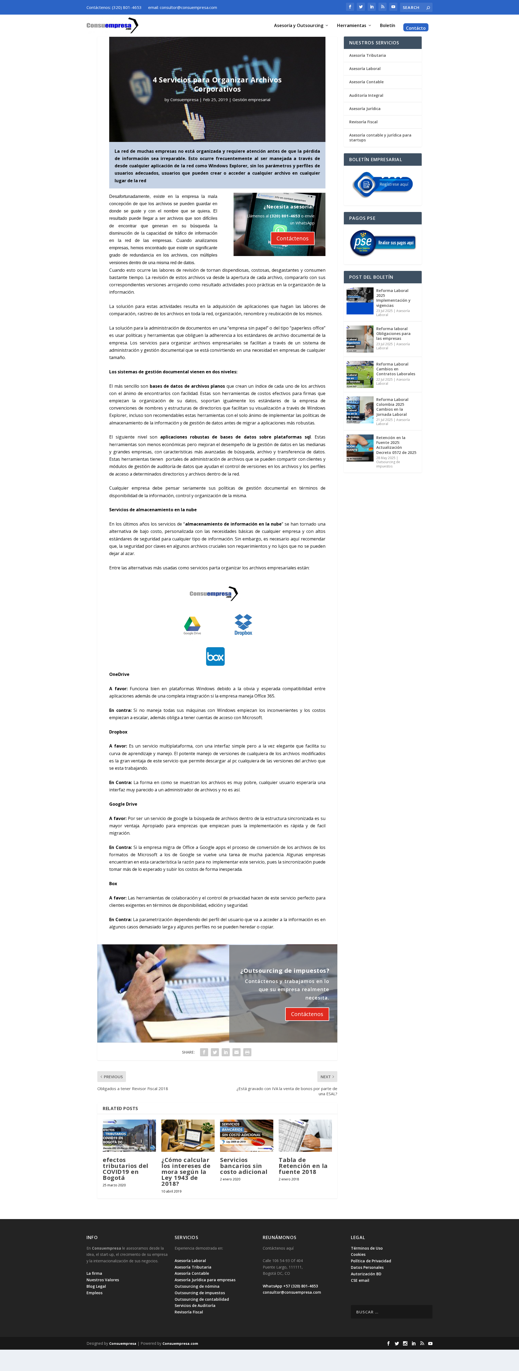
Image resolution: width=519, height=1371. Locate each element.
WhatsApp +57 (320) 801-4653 (290, 1286)
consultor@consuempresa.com (292, 1292)
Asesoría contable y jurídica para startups (380, 137)
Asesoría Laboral (365, 68)
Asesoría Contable (366, 81)
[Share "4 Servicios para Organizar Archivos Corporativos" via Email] (236, 1052)
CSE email (360, 1280)
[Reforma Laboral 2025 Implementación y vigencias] (360, 300)
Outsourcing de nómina (197, 1286)
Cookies (358, 1254)
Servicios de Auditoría (195, 1305)
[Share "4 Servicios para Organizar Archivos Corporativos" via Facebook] (204, 1052)
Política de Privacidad (371, 1260)
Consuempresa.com (180, 1343)
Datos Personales (367, 1267)
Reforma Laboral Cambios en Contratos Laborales (395, 368)
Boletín (387, 25)
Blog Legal (96, 1286)
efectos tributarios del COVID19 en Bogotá (125, 1169)
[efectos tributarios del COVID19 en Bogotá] (129, 1135)
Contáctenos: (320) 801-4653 (114, 7)
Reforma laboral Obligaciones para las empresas (393, 333)
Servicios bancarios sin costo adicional (244, 1166)
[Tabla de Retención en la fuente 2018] (305, 1135)
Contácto (416, 28)
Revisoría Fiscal (363, 121)
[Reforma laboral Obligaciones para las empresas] (360, 339)
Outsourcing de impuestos (388, 464)
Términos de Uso (367, 1248)
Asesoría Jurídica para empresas (205, 1279)
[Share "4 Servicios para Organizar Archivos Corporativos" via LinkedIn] (225, 1052)
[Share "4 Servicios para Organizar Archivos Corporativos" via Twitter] (214, 1052)
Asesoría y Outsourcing (298, 25)
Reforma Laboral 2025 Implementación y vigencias (393, 298)
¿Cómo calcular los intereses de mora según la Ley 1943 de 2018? (185, 1172)
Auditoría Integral (366, 95)
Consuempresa (184, 99)
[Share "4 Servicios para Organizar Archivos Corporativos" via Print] (247, 1052)
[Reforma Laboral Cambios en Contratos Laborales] (360, 374)
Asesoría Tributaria (367, 55)
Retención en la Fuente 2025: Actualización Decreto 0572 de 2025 (396, 445)
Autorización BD (366, 1273)
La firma (94, 1273)
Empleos (94, 1292)
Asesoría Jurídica (365, 108)
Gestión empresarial (251, 99)
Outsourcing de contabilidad (202, 1299)
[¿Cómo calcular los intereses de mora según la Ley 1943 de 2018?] (188, 1135)
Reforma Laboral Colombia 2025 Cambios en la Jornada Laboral (392, 407)
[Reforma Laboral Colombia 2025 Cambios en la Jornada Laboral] (360, 409)
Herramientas (351, 25)
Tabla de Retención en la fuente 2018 (303, 1166)
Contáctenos (293, 238)
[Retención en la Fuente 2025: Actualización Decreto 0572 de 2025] (360, 448)
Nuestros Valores (102, 1279)
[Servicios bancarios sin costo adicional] (246, 1135)
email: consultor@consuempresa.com (182, 7)
